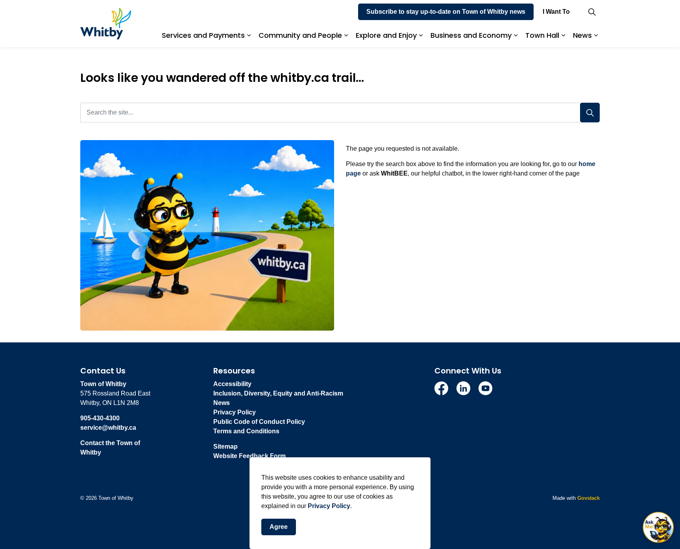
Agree (279, 526)
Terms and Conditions (246, 431)
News (582, 35)
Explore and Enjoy (386, 35)
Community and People (300, 35)
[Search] (590, 112)
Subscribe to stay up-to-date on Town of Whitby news (445, 11)
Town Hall (542, 35)
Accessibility (232, 384)
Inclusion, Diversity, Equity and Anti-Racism (278, 393)
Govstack (588, 498)
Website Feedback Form (249, 456)
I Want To (556, 11)
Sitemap (225, 446)
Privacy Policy (329, 506)
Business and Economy (471, 35)
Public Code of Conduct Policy (259, 421)
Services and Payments (203, 35)
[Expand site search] (592, 12)
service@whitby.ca (108, 427)
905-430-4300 (100, 418)
